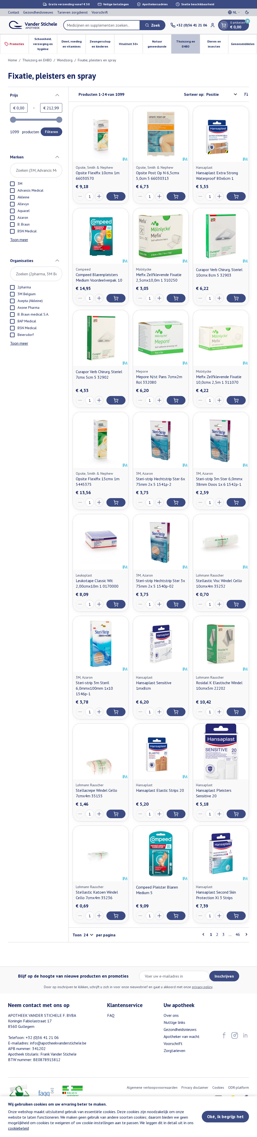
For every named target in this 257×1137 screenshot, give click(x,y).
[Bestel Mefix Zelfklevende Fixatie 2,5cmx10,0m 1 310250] (176, 298)
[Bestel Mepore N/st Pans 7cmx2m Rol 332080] (176, 400)
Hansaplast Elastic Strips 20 (160, 790)
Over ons (171, 1015)
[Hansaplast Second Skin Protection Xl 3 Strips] (221, 854)
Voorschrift (100, 12)
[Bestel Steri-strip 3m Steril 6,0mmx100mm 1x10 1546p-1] (115, 712)
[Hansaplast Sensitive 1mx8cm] (161, 644)
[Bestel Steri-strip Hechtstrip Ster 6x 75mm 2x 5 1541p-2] (176, 502)
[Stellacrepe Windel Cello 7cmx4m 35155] (100, 751)
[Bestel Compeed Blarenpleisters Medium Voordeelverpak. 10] (115, 298)
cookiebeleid (18, 1128)
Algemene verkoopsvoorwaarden (152, 1087)
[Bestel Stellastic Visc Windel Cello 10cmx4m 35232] (236, 604)
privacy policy (202, 987)
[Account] (212, 25)
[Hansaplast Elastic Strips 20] (161, 751)
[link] (204, 934)
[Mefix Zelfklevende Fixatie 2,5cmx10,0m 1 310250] (161, 236)
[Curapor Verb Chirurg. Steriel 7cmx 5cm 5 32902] (100, 338)
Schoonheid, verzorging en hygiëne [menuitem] (45, 44)
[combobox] (101, 25)
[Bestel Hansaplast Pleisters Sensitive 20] (236, 814)
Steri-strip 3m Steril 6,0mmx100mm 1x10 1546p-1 (94, 688)
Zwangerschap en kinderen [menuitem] (102, 43)
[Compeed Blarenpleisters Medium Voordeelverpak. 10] (100, 236)
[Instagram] (234, 1035)
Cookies (218, 1087)
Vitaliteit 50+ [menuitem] (131, 45)
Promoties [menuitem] (17, 44)
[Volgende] (245, 934)
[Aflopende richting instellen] (246, 94)
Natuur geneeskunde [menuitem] (159, 43)
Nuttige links (174, 1022)
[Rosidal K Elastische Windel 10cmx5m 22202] (221, 644)
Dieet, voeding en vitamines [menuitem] (73, 43)
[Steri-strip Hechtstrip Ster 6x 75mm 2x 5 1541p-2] (161, 440)
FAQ (110, 1015)
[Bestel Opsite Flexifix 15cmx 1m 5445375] (115, 502)
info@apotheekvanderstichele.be (58, 1042)
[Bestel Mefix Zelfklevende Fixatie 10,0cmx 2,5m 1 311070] (236, 400)
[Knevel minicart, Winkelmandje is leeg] (223, 25)
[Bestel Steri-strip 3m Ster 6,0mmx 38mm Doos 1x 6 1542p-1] (236, 502)
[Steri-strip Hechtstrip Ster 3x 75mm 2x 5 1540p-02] (161, 542)
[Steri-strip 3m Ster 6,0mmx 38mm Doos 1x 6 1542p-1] (221, 440)
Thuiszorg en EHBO (37, 60)
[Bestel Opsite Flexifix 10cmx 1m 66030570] (115, 196)
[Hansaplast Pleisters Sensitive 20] (221, 751)
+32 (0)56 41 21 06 (42, 1037)
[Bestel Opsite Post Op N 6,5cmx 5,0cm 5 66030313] (176, 196)
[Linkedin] (245, 1035)
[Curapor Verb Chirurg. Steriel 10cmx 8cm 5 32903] (221, 236)
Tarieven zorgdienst (72, 12)
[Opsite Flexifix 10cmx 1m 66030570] (100, 134)
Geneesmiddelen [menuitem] (244, 45)
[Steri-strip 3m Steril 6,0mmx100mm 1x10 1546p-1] (100, 644)
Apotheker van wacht (182, 1036)
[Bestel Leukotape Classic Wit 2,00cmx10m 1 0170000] (115, 604)
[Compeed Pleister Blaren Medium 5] (161, 854)
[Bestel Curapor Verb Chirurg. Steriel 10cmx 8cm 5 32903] (236, 298)
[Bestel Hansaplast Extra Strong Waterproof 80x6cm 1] (236, 196)
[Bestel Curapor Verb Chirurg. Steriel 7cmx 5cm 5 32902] (115, 400)
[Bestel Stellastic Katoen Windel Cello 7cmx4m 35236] (115, 915)
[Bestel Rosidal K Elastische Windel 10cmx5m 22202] (236, 712)
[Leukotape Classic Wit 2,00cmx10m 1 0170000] (100, 542)
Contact (13, 12)
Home (12, 60)
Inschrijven (224, 976)
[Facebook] (224, 1035)
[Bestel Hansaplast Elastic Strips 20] (176, 814)
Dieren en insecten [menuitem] (217, 43)
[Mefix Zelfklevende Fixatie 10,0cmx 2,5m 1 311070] (221, 338)
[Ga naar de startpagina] (33, 25)
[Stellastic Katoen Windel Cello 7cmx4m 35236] (100, 854)
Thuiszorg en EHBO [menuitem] (188, 43)
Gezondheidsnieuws (38, 12)
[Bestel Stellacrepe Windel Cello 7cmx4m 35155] (115, 814)
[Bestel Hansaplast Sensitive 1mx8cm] (176, 712)
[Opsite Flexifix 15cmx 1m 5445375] (100, 440)
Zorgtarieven (174, 1050)
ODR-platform (238, 1087)
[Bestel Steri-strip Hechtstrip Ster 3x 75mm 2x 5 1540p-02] (176, 604)
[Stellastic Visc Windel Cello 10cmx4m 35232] (221, 542)
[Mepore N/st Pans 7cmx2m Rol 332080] (161, 338)
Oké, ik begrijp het (225, 1116)
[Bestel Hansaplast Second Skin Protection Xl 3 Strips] (236, 915)
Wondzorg (65, 60)
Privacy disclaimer (194, 1087)
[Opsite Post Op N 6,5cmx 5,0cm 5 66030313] (161, 134)
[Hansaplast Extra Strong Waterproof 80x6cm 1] (221, 134)
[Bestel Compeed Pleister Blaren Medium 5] (176, 915)
